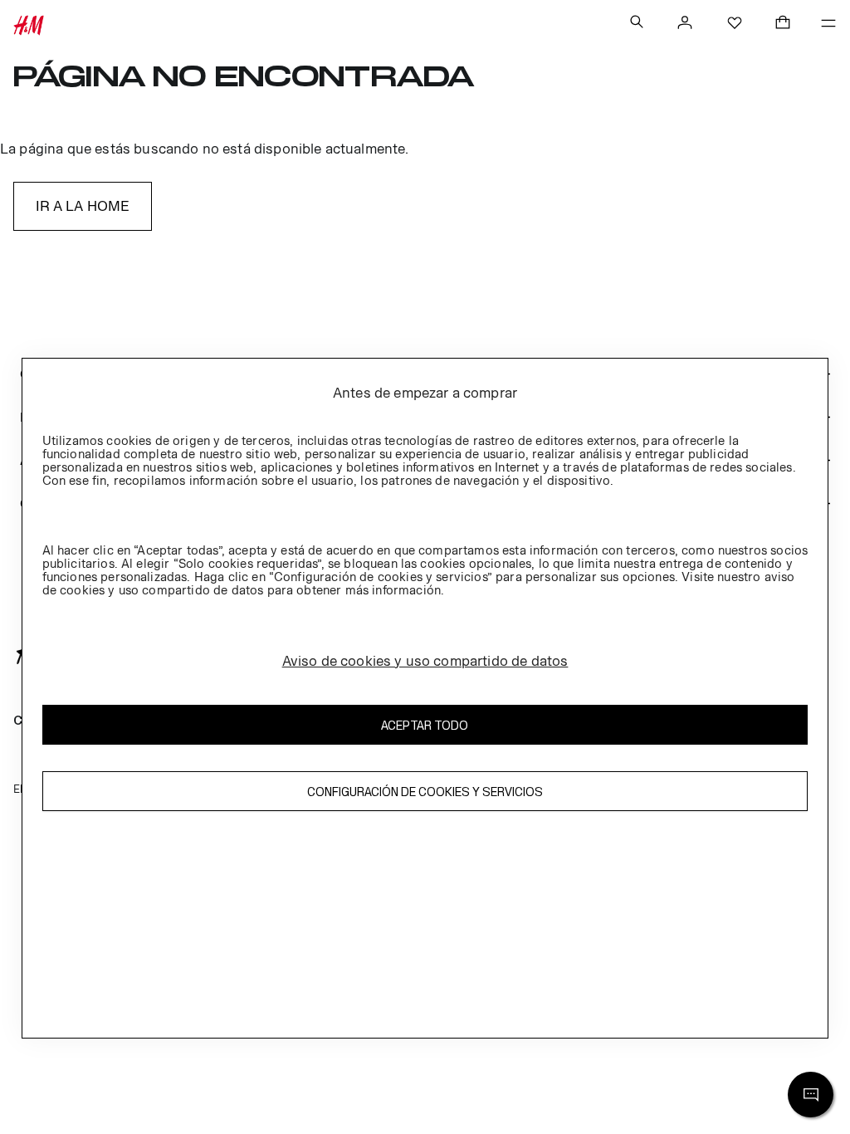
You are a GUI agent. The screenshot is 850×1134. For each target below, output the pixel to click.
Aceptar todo (424, 725)
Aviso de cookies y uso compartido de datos (425, 660)
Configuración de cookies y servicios (425, 792)
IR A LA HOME (83, 206)
